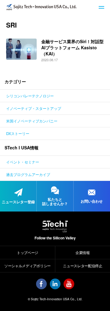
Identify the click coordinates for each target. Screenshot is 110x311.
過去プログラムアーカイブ (28, 174)
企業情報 (82, 252)
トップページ (27, 252)
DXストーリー (17, 133)
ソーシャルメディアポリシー (27, 265)
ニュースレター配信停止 (82, 265)
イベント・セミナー (22, 161)
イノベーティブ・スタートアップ (33, 108)
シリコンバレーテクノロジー (30, 95)
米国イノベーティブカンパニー (31, 120)
